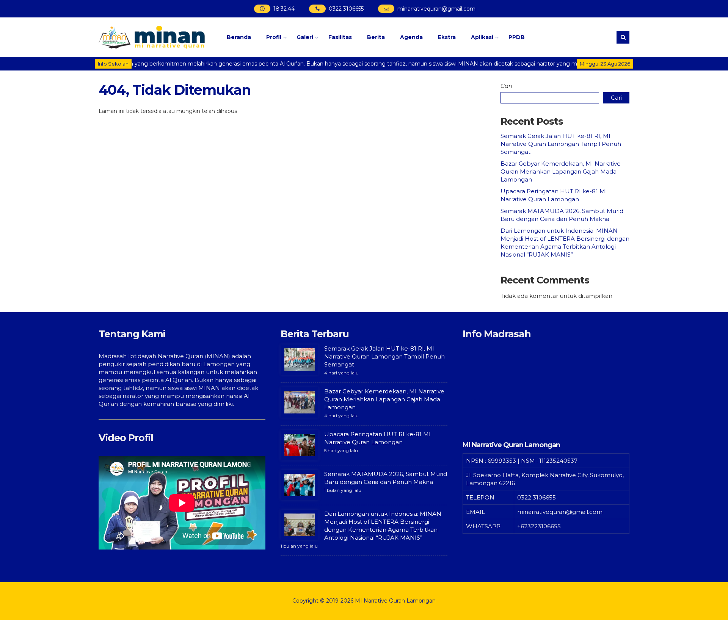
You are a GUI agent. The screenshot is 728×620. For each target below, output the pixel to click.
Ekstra (447, 37)
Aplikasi (482, 37)
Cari (506, 85)
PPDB (516, 37)
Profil (273, 37)
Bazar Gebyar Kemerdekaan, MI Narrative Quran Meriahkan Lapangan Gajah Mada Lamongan (560, 171)
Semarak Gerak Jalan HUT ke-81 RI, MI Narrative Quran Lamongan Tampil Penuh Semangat (560, 143)
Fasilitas (340, 37)
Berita (376, 37)
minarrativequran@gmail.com (436, 8)
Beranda (239, 37)
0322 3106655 (345, 8)
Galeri (305, 37)
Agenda (411, 37)
